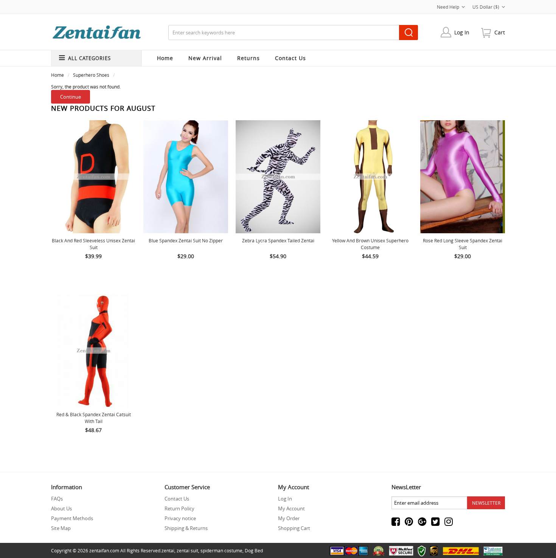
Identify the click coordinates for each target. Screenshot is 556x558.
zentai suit (187, 550)
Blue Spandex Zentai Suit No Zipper (186, 240)
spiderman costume (221, 550)
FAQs (57, 498)
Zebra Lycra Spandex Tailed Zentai (278, 240)
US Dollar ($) (485, 7)
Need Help (448, 7)
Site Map (61, 528)
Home (165, 58)
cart (499, 32)
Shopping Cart (294, 528)
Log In (461, 32)
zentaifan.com (104, 550)
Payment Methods (72, 518)
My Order (289, 518)
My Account (291, 508)
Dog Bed (254, 550)
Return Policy (179, 508)
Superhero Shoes (91, 75)
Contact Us (177, 498)
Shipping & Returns (186, 528)
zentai (168, 550)
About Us (61, 508)
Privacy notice (180, 518)
